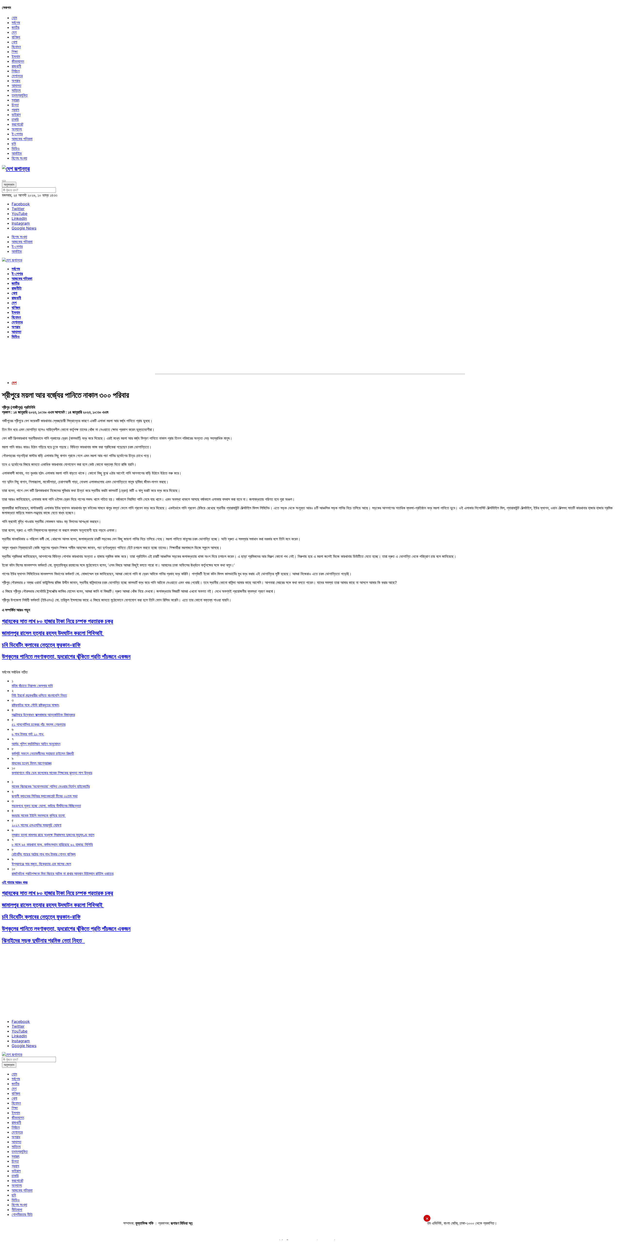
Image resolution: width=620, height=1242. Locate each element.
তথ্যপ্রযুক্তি (20, 95)
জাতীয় (15, 27)
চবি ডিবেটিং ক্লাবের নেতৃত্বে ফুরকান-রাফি (41, 644)
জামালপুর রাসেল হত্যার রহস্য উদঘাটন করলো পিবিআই (53, 632)
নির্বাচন (16, 71)
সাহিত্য (16, 90)
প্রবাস (15, 109)
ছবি (14, 143)
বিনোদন (16, 46)
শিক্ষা (15, 51)
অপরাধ (16, 80)
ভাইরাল (16, 114)
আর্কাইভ (17, 153)
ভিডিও (16, 148)
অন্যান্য (17, 129)
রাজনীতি (17, 288)
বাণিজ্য (16, 37)
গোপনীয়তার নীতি (22, 1214)
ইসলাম (16, 56)
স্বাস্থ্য (15, 100)
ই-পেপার (17, 133)
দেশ (14, 32)
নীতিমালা (17, 1209)
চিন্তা (15, 104)
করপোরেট (17, 124)
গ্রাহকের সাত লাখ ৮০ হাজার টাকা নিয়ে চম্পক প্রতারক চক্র (57, 621)
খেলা (14, 41)
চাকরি (15, 119)
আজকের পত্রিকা (22, 138)
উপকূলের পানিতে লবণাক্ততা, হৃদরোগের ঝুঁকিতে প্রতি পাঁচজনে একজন (66, 656)
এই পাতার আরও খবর (14, 882)
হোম (14, 17)
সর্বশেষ (16, 22)
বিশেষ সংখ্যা (19, 158)
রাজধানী (16, 66)
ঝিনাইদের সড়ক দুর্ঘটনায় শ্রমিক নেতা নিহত (43, 940)
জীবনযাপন (18, 61)
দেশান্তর (17, 75)
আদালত (16, 85)
